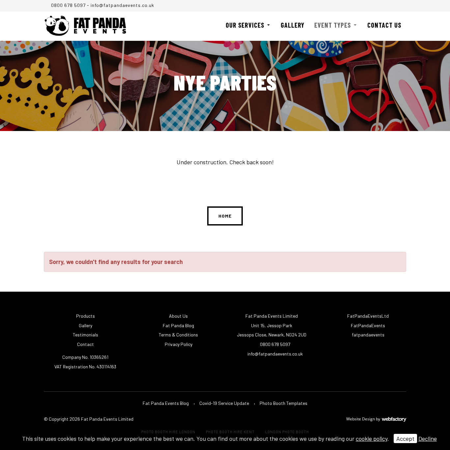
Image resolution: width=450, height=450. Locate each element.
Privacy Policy (178, 344)
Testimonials (85, 334)
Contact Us (384, 25)
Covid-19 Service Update (224, 403)
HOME (225, 216)
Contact (85, 344)
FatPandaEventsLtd (367, 316)
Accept (405, 438)
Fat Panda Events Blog (166, 403)
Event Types (332, 25)
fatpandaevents (367, 334)
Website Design (360, 419)
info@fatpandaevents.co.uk (122, 5)
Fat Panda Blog (178, 325)
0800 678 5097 (68, 5)
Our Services (245, 25)
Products (85, 316)
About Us (178, 316)
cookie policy (371, 438)
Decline (427, 438)
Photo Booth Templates (283, 403)
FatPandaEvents (367, 325)
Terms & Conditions (178, 334)
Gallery (292, 25)
